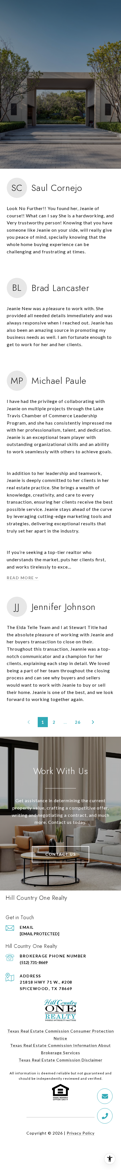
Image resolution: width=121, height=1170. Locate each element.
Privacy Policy (81, 1133)
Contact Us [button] (60, 854)
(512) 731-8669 (34, 962)
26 (77, 722)
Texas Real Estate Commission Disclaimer (60, 1060)
